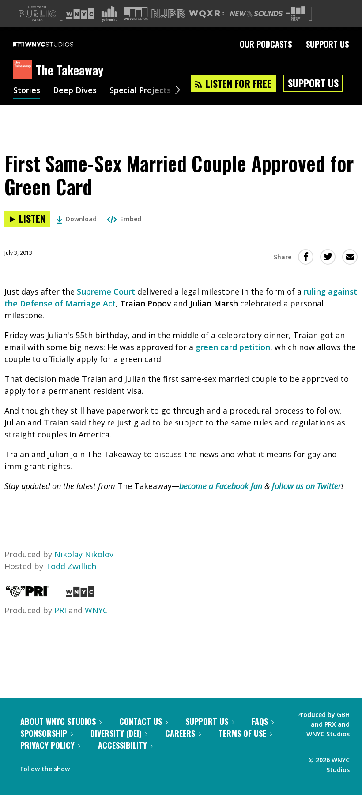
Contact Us (140, 721)
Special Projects (140, 91)
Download (81, 219)
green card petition (233, 347)
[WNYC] (80, 594)
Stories (26, 91)
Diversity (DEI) (116, 733)
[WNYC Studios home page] (54, 44)
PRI (60, 610)
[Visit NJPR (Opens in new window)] (168, 14)
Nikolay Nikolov (83, 554)
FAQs (260, 721)
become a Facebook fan (220, 486)
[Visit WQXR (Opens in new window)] (207, 14)
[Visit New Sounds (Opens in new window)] (256, 14)
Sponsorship (43, 733)
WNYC (96, 610)
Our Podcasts (266, 44)
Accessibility (122, 745)
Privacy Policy (47, 745)
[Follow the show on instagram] (117, 766)
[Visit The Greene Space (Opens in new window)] (295, 14)
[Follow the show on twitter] (100, 766)
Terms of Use (242, 733)
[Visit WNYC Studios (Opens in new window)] (136, 13)
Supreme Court (106, 291)
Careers (180, 733)
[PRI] (27, 594)
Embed (130, 219)
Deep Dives (75, 91)
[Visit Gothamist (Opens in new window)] (109, 14)
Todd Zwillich (70, 566)
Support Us (327, 44)
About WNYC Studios (58, 721)
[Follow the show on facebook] (83, 766)
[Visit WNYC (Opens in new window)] (80, 13)
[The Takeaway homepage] (24, 70)
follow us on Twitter (305, 486)
